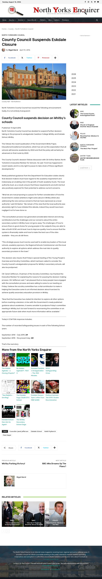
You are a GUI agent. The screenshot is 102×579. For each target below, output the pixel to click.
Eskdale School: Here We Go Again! (8, 422)
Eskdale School (36, 431)
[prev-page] (3, 531)
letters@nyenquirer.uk (51, 565)
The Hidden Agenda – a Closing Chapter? (8, 370)
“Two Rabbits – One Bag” (7, 396)
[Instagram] (88, 2)
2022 (73, 90)
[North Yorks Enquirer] (15, 11)
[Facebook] (85, 2)
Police (55, 520)
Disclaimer (45, 569)
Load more (84, 168)
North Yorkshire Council (24, 29)
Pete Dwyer (7, 435)
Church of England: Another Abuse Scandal (34, 523)
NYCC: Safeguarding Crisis (51, 370)
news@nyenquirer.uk (51, 559)
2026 (73, 74)
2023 (73, 86)
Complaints (56, 569)
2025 (73, 78)
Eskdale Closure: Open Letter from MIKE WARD (37, 397)
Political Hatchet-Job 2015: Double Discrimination (52, 397)
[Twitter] (91, 2)
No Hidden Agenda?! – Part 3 (22, 370)
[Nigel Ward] (4, 50)
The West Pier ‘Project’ (89, 148)
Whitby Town (85, 156)
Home (4, 29)
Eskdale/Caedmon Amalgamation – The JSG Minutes (37, 371)
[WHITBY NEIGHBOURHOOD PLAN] (74, 158)
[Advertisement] (85, 50)
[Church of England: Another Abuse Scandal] (33, 514)
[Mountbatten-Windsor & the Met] (55, 514)
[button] (97, 20)
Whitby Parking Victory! (13, 463)
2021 (73, 94)
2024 (73, 82)
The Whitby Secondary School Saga (21, 422)
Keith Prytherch (50, 431)
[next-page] (7, 531)
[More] (55, 57)
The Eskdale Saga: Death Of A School (22, 397)
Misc (12, 520)
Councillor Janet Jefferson (19, 431)
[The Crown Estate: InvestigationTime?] (12, 514)
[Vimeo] (94, 2)
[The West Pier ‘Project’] (74, 146)
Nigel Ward (13, 50)
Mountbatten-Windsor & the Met (55, 523)
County (11, 29)
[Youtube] (98, 2)
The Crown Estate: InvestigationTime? (12, 523)
